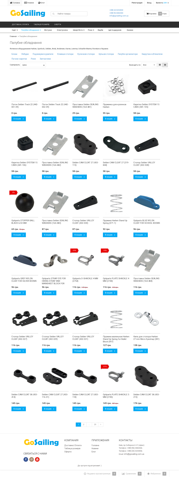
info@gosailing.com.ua (118, 16)
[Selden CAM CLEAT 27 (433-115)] (85, 144)
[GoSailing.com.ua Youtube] (37, 459)
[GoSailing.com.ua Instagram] (31, 459)
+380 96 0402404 (116, 13)
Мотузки (48, 30)
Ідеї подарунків (114, 30)
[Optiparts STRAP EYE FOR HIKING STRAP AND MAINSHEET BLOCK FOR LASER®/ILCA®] (55, 260)
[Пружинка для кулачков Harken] (116, 86)
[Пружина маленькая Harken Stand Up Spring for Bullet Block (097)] (116, 318)
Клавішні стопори (65, 54)
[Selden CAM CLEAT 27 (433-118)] (85, 376)
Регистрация (137, 3)
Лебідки (25, 54)
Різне (90, 30)
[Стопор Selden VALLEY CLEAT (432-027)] (24, 318)
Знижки (130, 30)
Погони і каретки (19, 59)
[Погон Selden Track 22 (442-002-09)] (55, 86)
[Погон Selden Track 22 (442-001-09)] (24, 86)
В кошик (17, 119)
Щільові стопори (106, 54)
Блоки (14, 54)
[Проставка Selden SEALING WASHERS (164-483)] (55, 202)
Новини (30, 3)
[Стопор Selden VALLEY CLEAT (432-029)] (55, 318)
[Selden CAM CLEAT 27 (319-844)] (116, 144)
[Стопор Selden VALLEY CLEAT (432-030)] (85, 202)
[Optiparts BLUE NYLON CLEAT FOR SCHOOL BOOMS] (146, 202)
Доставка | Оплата (20, 24)
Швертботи (78, 30)
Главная (13, 36)
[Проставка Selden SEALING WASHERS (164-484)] (146, 260)
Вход (149, 3)
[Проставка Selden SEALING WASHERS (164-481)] (85, 86)
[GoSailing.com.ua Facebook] (25, 459)
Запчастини (45, 59)
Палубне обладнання (30, 30)
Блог (42, 3)
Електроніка (62, 30)
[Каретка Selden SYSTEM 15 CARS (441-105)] (146, 86)
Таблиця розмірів (41, 24)
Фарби (100, 30)
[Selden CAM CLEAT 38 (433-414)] (24, 376)
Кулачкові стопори (86, 54)
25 (95, 424)
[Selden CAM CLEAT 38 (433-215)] (146, 376)
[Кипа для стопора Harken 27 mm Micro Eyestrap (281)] (146, 318)
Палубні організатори (128, 54)
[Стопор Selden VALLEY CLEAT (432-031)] (85, 318)
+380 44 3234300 (116, 10)
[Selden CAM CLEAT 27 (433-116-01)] (55, 376)
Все (145, 65)
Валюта (161, 3)
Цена (24, 65)
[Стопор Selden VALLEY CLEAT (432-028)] (146, 144)
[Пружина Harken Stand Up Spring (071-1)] (116, 202)
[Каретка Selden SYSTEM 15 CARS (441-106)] (24, 144)
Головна (16, 3)
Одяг (14, 30)
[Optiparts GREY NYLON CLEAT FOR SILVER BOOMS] (24, 260)
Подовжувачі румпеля (43, 54)
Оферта (57, 24)
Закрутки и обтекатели (152, 54)
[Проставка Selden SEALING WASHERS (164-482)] (55, 144)
